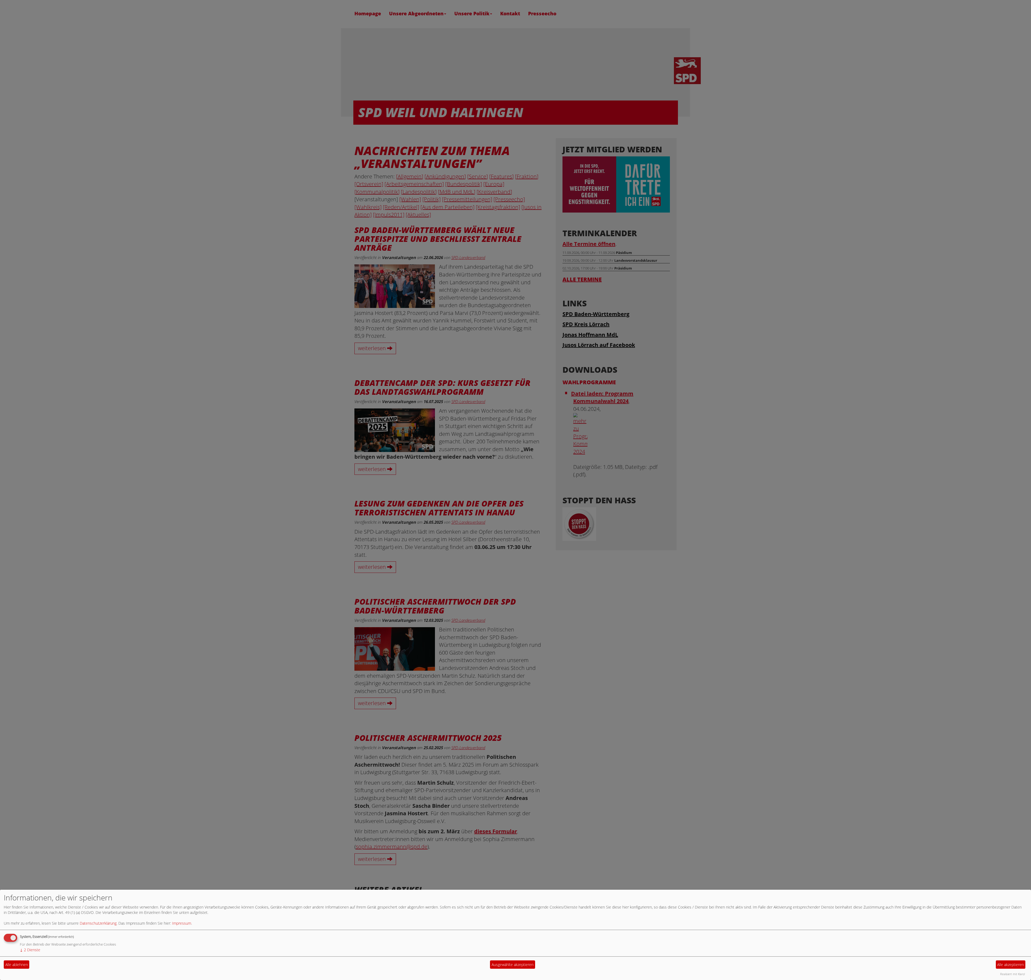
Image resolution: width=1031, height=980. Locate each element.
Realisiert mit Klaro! (1012, 974)
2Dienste (30, 949)
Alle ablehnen (16, 964)
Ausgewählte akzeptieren (512, 964)
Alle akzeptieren (1010, 964)
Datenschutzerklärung (98, 923)
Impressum (181, 923)
